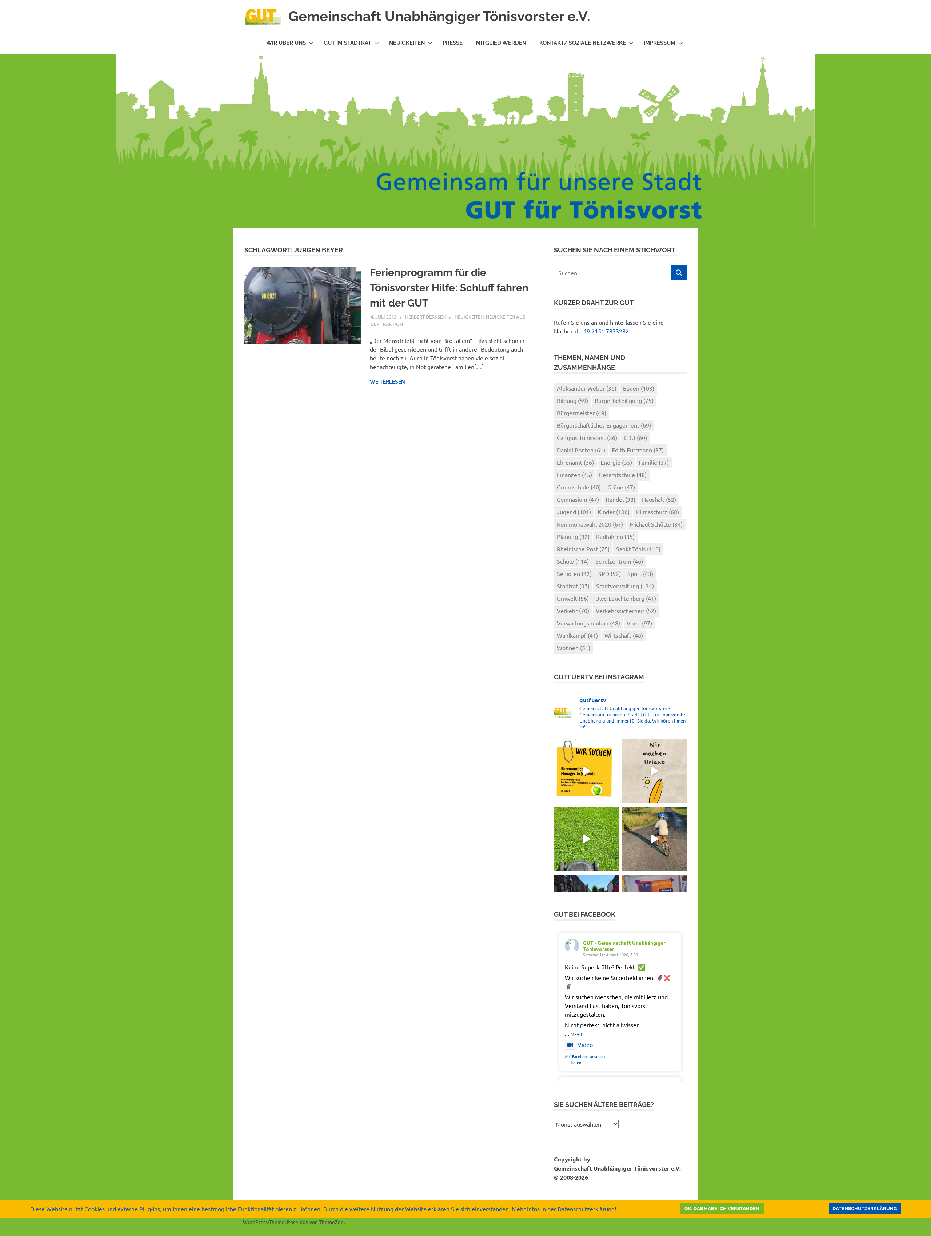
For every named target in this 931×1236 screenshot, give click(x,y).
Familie (654, 462)
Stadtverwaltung (625, 585)
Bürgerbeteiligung (624, 400)
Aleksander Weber (586, 388)
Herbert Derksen (425, 316)
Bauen (638, 388)
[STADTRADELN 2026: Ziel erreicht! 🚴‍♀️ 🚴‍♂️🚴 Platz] (654, 839)
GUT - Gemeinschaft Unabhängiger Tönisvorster (624, 945)
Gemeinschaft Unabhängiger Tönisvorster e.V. (439, 16)
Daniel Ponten (581, 449)
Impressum (659, 43)
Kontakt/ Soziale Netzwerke (582, 43)
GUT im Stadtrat (347, 43)
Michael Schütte (656, 524)
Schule (573, 561)
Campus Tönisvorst (587, 437)
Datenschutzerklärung (864, 1208)
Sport (640, 573)
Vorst (639, 623)
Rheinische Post (583, 548)
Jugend (574, 511)
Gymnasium (578, 499)
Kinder (614, 511)
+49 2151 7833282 (604, 331)
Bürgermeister (581, 412)
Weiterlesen (387, 382)
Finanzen (574, 474)
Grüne (621, 487)
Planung (573, 536)
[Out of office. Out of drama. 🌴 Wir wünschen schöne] (654, 771)
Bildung (572, 400)
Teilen (576, 1062)
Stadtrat (573, 585)
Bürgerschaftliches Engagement (604, 425)
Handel (620, 499)
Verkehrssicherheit (626, 610)
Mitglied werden (501, 43)
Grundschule (579, 487)
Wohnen (573, 647)
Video (585, 1044)
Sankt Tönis (638, 548)
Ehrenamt (575, 462)
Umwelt (573, 598)
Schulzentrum (619, 561)
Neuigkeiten (407, 43)
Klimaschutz (657, 511)
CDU (635, 437)
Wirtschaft (623, 635)
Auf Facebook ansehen (585, 1056)
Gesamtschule (623, 474)
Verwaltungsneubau (588, 623)
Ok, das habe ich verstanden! (722, 1208)
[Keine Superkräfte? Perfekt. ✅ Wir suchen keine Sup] (586, 771)
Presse (453, 43)
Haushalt (659, 499)
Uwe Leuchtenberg (625, 598)
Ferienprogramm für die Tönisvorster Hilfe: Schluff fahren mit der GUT (449, 288)
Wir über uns (286, 43)
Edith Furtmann (638, 449)
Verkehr (573, 610)
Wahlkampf (577, 635)
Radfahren (615, 536)
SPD (609, 573)
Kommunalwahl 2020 (590, 524)
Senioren (574, 573)
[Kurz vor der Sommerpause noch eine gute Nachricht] (586, 839)
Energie (616, 462)
